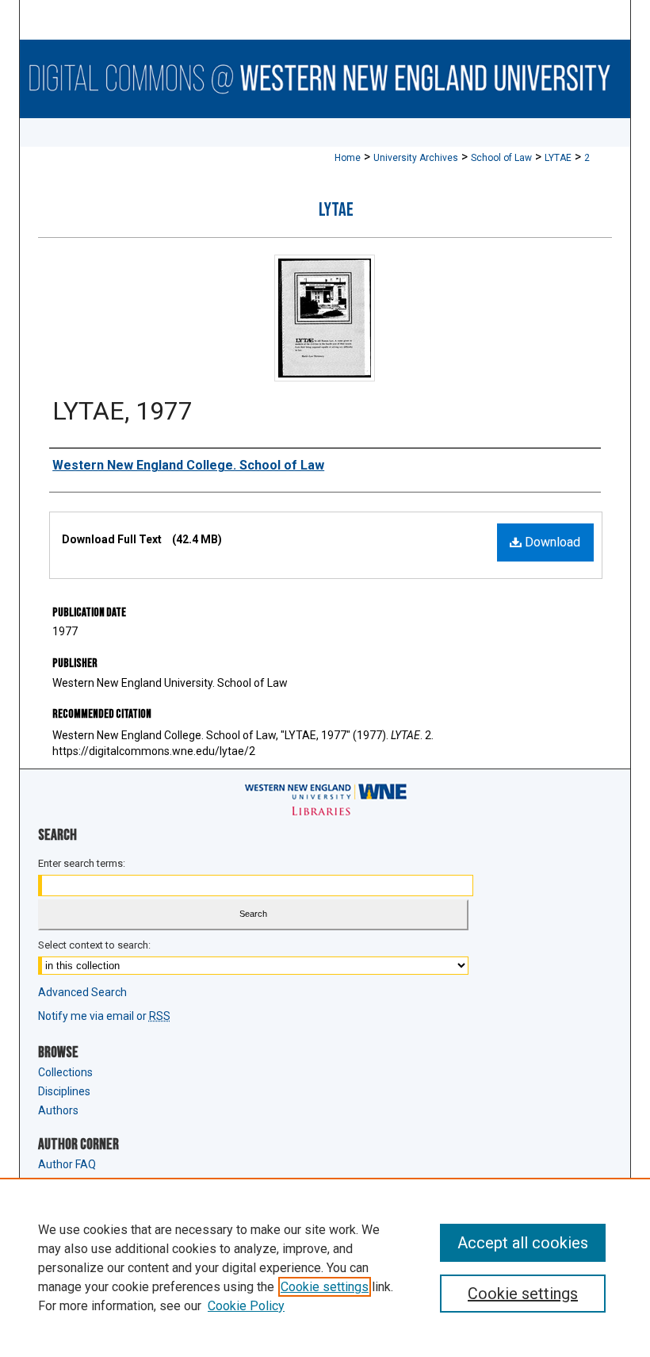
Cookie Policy (246, 1305)
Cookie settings (325, 1286)
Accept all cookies (522, 1242)
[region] (325, 1267)
